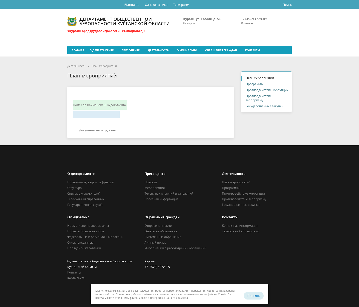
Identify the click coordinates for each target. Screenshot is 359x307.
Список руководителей (84, 193)
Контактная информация (240, 226)
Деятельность (76, 66)
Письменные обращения (163, 237)
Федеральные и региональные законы (95, 237)
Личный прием (156, 242)
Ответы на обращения (161, 231)
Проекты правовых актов (85, 231)
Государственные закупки (264, 106)
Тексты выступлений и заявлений (169, 193)
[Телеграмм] (239, 261)
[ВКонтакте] (225, 261)
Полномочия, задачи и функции (90, 182)
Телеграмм (181, 5)
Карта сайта (76, 278)
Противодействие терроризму (259, 98)
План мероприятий (104, 66)
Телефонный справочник (85, 199)
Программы (254, 84)
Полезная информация (161, 199)
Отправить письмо (158, 226)
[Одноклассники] (232, 261)
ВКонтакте (131, 5)
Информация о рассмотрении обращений (175, 248)
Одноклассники (156, 5)
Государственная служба (85, 205)
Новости (151, 182)
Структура (74, 188)
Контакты (74, 272)
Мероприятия (155, 188)
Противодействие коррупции (267, 90)
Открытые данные (80, 242)
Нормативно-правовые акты (88, 226)
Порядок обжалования (84, 248)
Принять (253, 296)
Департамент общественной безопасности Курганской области (124, 21)
